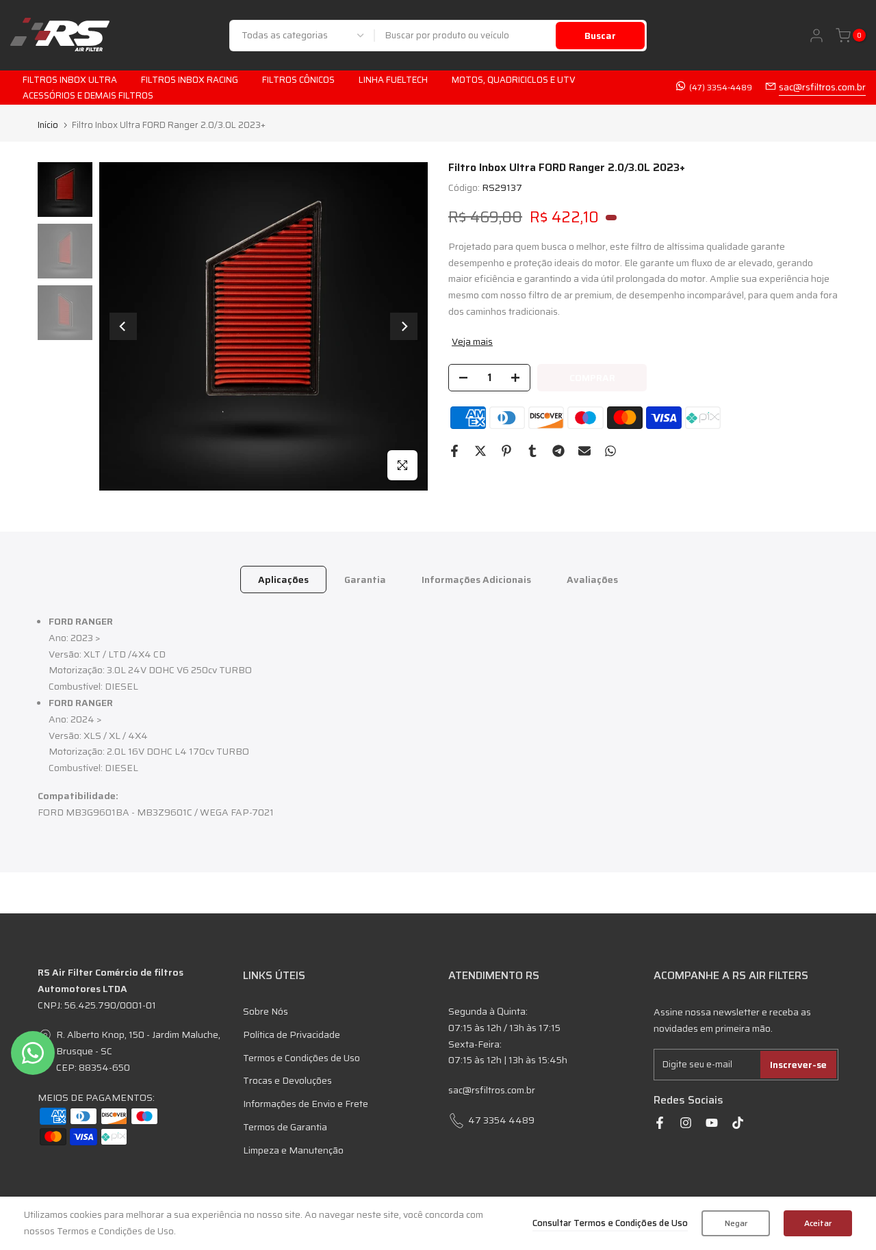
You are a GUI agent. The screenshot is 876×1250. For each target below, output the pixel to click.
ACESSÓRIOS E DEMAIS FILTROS (88, 95)
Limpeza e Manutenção (293, 1150)
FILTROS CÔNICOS (298, 80)
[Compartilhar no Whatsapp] (610, 451)
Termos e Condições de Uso (301, 1057)
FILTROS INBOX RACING (189, 80)
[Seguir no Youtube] (712, 1123)
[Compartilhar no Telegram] (558, 451)
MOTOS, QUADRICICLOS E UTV (514, 80)
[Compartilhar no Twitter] (480, 451)
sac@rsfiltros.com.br (822, 86)
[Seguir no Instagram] (686, 1123)
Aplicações (283, 579)
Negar (736, 1222)
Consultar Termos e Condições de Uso (610, 1223)
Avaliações (592, 579)
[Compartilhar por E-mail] (584, 451)
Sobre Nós (265, 1011)
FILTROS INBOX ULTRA (70, 80)
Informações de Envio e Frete (305, 1103)
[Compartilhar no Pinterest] (506, 451)
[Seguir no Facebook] (660, 1123)
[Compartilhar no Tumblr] (532, 451)
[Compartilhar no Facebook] (454, 451)
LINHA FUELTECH (393, 80)
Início (48, 124)
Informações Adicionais (476, 579)
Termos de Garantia (285, 1126)
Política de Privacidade (291, 1034)
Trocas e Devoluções (287, 1080)
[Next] (403, 326)
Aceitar (818, 1222)
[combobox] (465, 35)
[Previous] (123, 326)
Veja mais (472, 341)
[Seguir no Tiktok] (738, 1123)
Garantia (365, 579)
